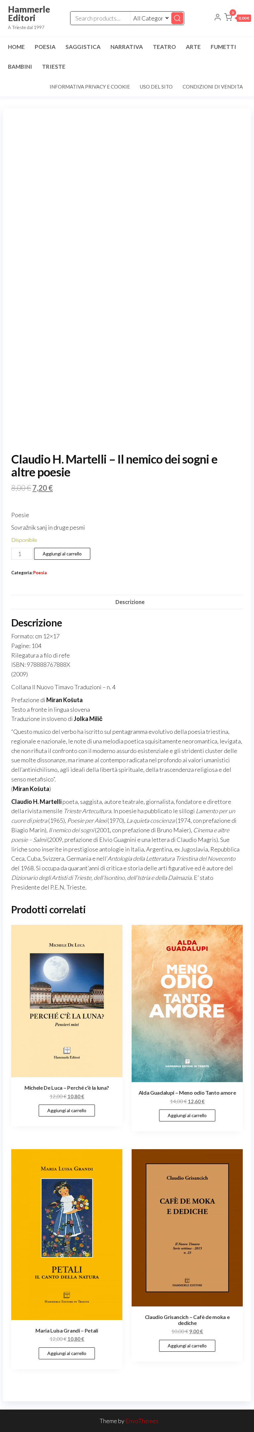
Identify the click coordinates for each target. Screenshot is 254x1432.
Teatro (164, 46)
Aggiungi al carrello (62, 553)
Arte (193, 46)
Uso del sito (156, 87)
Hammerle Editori (29, 13)
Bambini (20, 66)
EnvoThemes (141, 1420)
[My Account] (218, 18)
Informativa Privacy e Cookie (90, 87)
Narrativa (126, 46)
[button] (237, 18)
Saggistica (83, 46)
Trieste (53, 66)
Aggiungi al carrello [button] (66, 1110)
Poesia (45, 46)
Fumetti (223, 46)
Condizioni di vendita (213, 87)
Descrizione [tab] (130, 602)
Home (16, 46)
